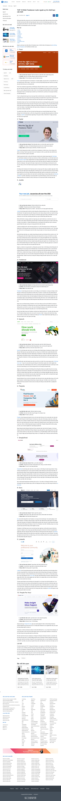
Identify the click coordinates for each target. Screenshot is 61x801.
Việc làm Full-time (6, 715)
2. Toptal (18, 31)
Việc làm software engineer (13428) (9, 699)
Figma (32, 718)
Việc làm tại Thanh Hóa (50, 769)
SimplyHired (19, 469)
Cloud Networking (34, 742)
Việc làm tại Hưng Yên (7, 767)
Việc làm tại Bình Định (21, 761)
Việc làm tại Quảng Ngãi (35, 772)
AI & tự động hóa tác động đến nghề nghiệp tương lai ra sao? (12, 34)
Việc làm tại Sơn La (49, 763)
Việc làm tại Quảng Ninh (7, 766)
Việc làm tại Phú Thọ (35, 766)
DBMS (51, 729)
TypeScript (52, 724)
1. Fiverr (18, 30)
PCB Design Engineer (44, 733)
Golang (51, 726)
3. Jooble (18, 32)
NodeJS (23, 706)
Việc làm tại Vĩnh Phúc (50, 778)
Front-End (24, 717)
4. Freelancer (19, 33)
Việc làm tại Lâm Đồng (21, 779)
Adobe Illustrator (25, 730)
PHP (22, 705)
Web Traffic (52, 742)
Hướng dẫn (42, 788)
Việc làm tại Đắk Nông (21, 770)
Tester (23, 742)
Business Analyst (34, 723)
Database (23, 714)
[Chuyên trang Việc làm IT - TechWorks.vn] (5, 2)
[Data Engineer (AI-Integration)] (6, 50)
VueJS (32, 706)
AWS (32, 727)
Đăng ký (50, 1)
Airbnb (19, 175)
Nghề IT (27, 15)
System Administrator (35, 726)
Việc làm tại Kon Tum (21, 776)
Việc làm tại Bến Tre (20, 760)
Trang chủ (12, 788)
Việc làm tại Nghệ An (35, 761)
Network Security (34, 736)
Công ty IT (34, 1)
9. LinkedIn (19, 40)
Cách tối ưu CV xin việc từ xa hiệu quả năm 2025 (12, 40)
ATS (12, 78)
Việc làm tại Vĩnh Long (50, 776)
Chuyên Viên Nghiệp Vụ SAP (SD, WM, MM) (12, 62)
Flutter (51, 733)
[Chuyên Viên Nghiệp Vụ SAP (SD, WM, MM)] (6, 62)
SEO (22, 721)
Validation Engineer (44, 742)
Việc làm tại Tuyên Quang (50, 775)
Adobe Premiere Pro (26, 732)
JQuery (51, 732)
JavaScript (42, 715)
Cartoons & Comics (53, 738)
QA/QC (41, 708)
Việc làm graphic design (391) (8, 709)
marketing (24, 699)
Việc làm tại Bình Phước (21, 763)
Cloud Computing (7, 93)
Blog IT (38, 1)
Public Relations (53, 741)
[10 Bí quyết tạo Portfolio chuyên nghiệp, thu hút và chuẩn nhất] (23, 669)
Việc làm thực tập (6, 720)
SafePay (55, 531)
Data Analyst (33, 724)
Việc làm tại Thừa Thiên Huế (51, 770)
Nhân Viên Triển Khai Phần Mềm (12, 56)
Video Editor (42, 711)
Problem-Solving (53, 718)
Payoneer (21, 159)
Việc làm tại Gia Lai (34, 778)
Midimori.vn (5, 727)
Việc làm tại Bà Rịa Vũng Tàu (8, 775)
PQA (50, 736)
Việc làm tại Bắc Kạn (6, 779)
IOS (22, 711)
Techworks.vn (5, 724)
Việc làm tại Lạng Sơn (21, 781)
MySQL (41, 703)
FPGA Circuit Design (53, 699)
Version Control (53, 711)
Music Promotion (53, 739)
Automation (42, 732)
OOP (32, 711)
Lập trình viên (5, 14)
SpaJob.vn (5, 726)
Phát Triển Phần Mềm (7, 18)
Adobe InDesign (25, 727)
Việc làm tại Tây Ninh (49, 764)
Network (32, 739)
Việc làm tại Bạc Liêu (6, 781)
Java (23, 703)
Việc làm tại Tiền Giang (50, 772)
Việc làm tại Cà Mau (20, 766)
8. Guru (18, 38)
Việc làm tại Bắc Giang (7, 778)
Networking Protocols (35, 738)
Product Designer (43, 724)
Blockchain (33, 709)
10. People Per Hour (20, 41)
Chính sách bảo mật (34, 788)
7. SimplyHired (19, 37)
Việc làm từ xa (6, 78)
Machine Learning (53, 735)
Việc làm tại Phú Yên (35, 767)
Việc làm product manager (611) (9, 708)
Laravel (32, 705)
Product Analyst (43, 723)
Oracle (32, 714)
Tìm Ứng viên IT (18, 1)
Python (23, 708)
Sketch (23, 733)
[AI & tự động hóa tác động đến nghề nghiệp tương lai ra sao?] (6, 34)
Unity (23, 745)
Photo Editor (42, 709)
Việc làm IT (13, 1)
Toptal (18, 150)
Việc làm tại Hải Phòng (7, 764)
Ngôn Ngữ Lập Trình (7, 16)
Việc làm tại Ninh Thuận (35, 764)
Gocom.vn (5, 729)
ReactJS (23, 741)
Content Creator (43, 699)
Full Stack (23, 712)
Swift (23, 739)
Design (32, 720)
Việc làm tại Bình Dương (7, 763)
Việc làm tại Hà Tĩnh (49, 758)
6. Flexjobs (19, 36)
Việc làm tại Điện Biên (21, 772)
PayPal (23, 114)
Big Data (42, 720)
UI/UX (32, 715)
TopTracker (54, 156)
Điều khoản (27, 788)
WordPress (33, 699)
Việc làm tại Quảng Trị (50, 760)
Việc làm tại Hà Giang (35, 779)
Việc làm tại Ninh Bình (35, 763)
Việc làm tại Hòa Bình (35, 775)
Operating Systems (53, 700)
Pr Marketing (42, 712)
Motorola (56, 174)
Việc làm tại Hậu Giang (35, 773)
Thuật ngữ (5, 20)
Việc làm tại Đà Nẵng (6, 761)
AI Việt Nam (6, 75)
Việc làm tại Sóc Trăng (50, 761)
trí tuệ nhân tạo (6, 87)
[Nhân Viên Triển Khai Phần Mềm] (6, 56)
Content (32, 745)
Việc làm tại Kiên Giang (21, 775)
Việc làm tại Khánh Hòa (21, 773)
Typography (24, 724)
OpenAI (5, 72)
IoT (41, 730)
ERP (22, 723)
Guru (18, 518)
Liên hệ (21, 788)
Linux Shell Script (53, 723)
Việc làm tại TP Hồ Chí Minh (8, 760)
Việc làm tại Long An (21, 758)
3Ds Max (23, 735)
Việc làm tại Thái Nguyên (50, 767)
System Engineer (34, 741)
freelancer (23, 658)
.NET (23, 700)
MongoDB (42, 705)
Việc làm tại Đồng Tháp (35, 776)
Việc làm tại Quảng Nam (35, 770)
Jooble (18, 211)
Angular (32, 702)
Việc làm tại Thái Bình (50, 766)
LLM (10, 72)
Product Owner (43, 726)
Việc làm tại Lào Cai (35, 758)
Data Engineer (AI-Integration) (12, 50)
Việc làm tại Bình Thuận (21, 764)
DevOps (51, 730)
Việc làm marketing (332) (7, 711)
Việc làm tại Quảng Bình (35, 769)
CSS (32, 712)
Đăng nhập (45, 1)
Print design (24, 738)
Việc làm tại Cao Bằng (21, 767)
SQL (41, 702)
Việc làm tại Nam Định (35, 760)
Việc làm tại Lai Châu (21, 778)
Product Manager (34, 721)
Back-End (23, 718)
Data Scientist (43, 718)
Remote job (6, 84)
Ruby (32, 708)
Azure (32, 729)
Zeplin (32, 717)
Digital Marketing (25, 720)
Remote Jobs (29, 1)
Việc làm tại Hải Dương (7, 773)
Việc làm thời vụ (6, 718)
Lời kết (18, 42)
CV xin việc (6, 81)
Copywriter (52, 727)
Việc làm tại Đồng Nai (7, 772)
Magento (33, 700)
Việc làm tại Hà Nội (6, 758)
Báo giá (47, 788)
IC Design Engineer (43, 741)
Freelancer (19, 291)
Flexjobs (19, 417)
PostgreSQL (42, 706)
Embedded (33, 703)
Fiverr (18, 80)
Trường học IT (24, 1)
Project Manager (25, 715)
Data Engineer (43, 717)
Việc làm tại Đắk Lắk (20, 769)
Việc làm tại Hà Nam (35, 781)
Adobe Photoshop (25, 729)
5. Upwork (19, 35)
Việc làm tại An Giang (7, 776)
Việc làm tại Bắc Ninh (7, 770)
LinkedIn (19, 570)
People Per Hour (28, 623)
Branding (23, 736)
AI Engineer (42, 721)
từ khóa (49, 588)
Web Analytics (43, 700)
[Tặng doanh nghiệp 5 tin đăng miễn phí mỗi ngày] (30, 750)
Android (23, 709)
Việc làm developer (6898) (8, 700)
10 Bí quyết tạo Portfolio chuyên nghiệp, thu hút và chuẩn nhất (12, 28)
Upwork (18, 350)
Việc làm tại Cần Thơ (6, 769)
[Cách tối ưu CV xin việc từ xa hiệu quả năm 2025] (6, 40)
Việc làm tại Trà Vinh (49, 773)
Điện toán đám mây (7, 90)
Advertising (42, 714)
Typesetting (24, 726)
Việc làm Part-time (6, 717)
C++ (22, 702)
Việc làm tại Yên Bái (49, 779)
